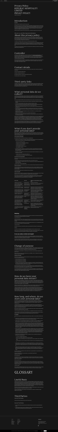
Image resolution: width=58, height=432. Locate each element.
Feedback (18, 422)
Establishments (12, 421)
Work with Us (12, 422)
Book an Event (18, 421)
